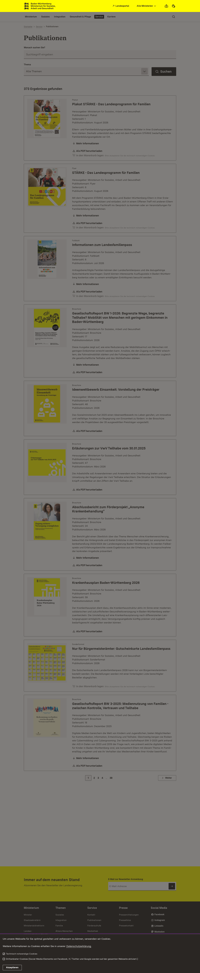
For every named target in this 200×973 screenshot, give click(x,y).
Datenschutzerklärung (78, 946)
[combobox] (147, 6)
